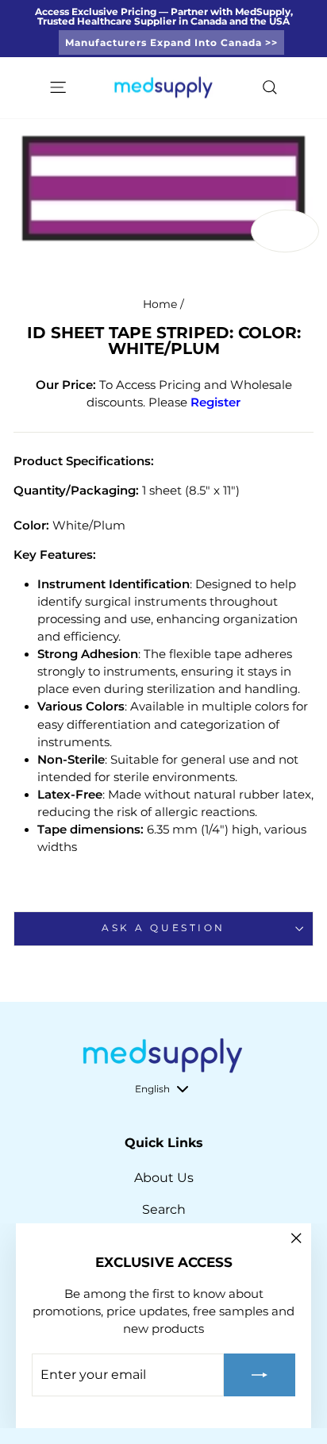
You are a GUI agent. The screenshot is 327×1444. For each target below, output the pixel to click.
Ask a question (163, 928)
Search (164, 1209)
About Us (164, 1177)
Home (160, 304)
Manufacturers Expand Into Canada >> (171, 42)
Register (215, 402)
